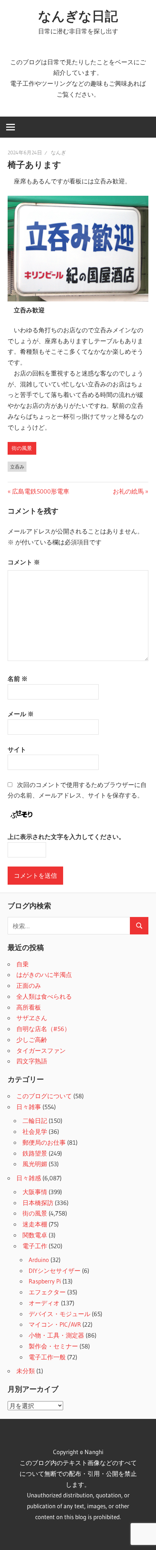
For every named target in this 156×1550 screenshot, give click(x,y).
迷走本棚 (34, 1224)
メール (21, 714)
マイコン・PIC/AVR (55, 1324)
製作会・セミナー (53, 1346)
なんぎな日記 (78, 16)
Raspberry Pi (45, 1281)
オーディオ (44, 1303)
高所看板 (28, 1007)
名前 (18, 678)
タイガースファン (41, 1050)
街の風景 (22, 448)
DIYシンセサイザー (55, 1270)
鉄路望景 (34, 1153)
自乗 (22, 964)
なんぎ (58, 152)
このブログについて (44, 1096)
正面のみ (28, 985)
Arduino (39, 1259)
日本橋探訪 (37, 1202)
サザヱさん (31, 1018)
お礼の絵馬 (128, 491)
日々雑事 (28, 1107)
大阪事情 (34, 1192)
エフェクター (47, 1292)
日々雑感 (28, 1178)
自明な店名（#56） (43, 1028)
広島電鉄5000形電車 (40, 491)
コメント (24, 562)
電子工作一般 (47, 1357)
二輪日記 (34, 1120)
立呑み (17, 467)
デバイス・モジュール (59, 1314)
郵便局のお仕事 (44, 1142)
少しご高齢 (31, 1039)
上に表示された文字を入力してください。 (66, 836)
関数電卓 (34, 1235)
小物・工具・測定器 (56, 1335)
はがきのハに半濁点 (44, 974)
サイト (17, 749)
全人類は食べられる (44, 996)
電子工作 (34, 1246)
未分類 (25, 1371)
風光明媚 (34, 1164)
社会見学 (34, 1131)
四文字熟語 (31, 1061)
